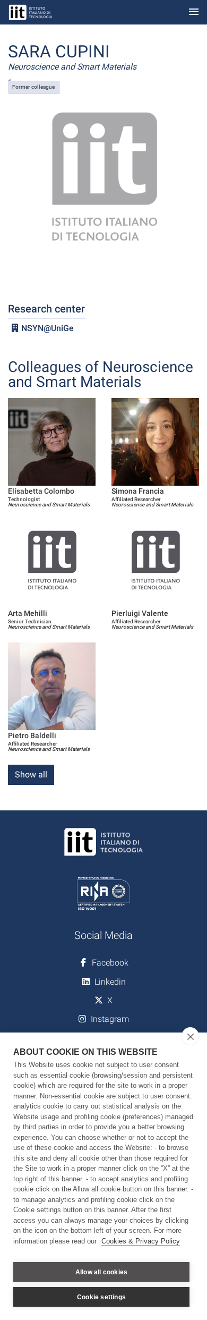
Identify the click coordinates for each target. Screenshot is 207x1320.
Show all (31, 774)
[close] (190, 1036)
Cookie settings (101, 1297)
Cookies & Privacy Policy (140, 1241)
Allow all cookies (101, 1272)
